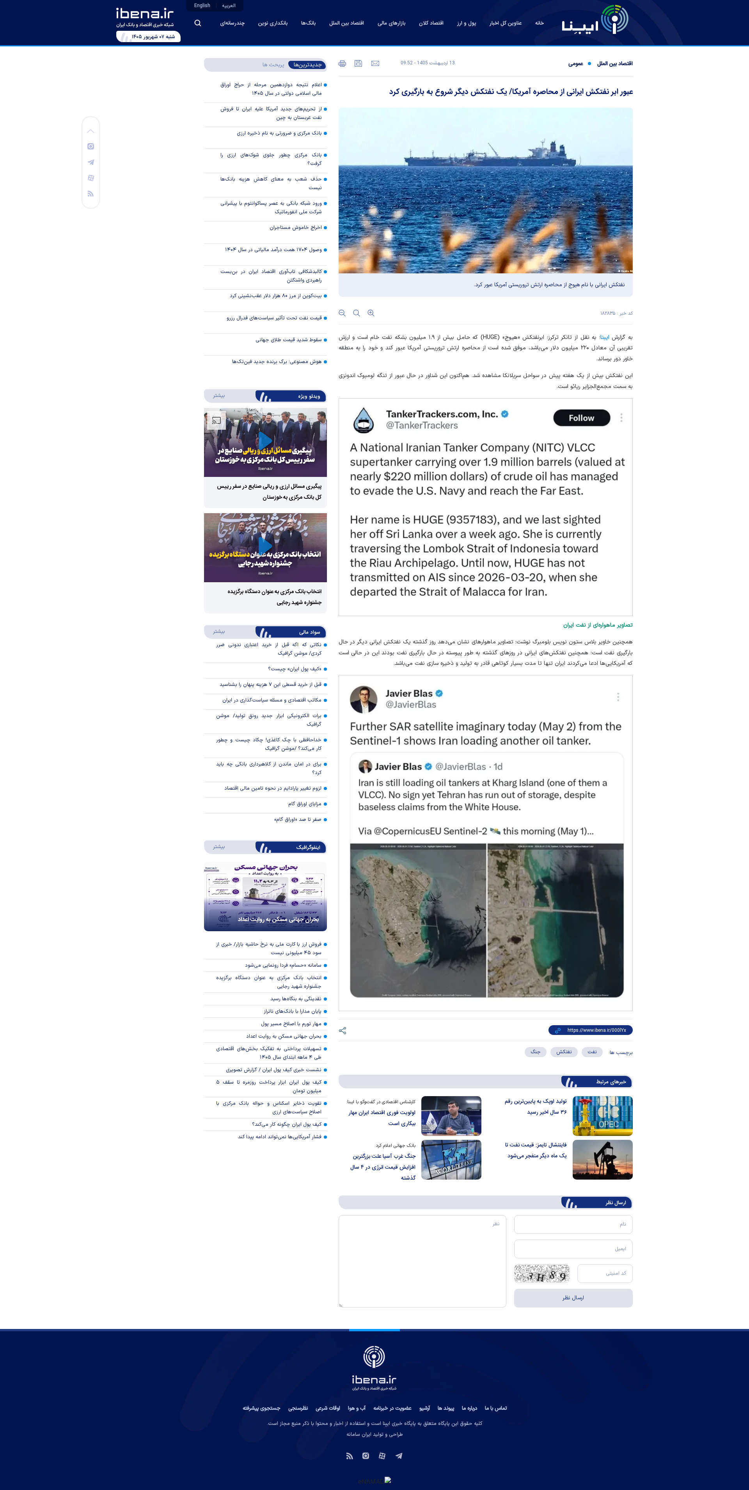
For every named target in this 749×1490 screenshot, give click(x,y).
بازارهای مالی (391, 23)
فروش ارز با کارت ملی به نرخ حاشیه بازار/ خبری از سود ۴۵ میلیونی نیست (268, 949)
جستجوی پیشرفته (261, 1408)
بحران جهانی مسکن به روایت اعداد (278, 920)
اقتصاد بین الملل (346, 23)
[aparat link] (90, 177)
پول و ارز (466, 23)
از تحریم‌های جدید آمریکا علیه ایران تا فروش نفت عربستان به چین (271, 113)
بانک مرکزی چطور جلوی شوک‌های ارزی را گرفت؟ (271, 159)
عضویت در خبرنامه (392, 1408)
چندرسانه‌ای (232, 23)
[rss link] (91, 193)
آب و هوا (357, 1408)
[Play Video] (265, 442)
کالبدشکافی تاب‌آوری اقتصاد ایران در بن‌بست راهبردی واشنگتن (271, 276)
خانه (539, 23)
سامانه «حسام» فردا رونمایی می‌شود (283, 965)
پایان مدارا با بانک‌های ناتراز (292, 1011)
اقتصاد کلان (431, 23)
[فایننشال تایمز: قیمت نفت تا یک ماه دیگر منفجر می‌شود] (600, 1162)
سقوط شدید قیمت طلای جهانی (289, 340)
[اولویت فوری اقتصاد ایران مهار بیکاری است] (448, 1116)
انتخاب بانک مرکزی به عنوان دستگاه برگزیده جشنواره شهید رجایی (268, 982)
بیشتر (215, 395)
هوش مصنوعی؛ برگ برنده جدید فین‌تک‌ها (277, 362)
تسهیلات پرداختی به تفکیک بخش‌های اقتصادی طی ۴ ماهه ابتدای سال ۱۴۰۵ (268, 1053)
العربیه (229, 5)
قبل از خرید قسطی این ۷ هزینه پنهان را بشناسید (270, 685)
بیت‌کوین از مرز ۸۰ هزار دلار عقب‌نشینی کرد (276, 296)
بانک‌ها (308, 23)
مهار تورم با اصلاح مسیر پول (291, 1024)
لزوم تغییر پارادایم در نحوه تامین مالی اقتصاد (272, 788)
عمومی (575, 64)
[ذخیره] (357, 62)
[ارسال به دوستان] (374, 62)
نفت (592, 1052)
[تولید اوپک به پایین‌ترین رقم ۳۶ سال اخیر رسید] (600, 1116)
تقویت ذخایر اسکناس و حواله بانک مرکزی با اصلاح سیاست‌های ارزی (268, 1108)
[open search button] (198, 23)
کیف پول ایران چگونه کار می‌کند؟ (286, 1125)
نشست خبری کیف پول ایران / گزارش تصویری (273, 1070)
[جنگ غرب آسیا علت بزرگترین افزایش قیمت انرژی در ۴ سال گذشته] (448, 1162)
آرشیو (424, 1408)
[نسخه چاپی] (342, 62)
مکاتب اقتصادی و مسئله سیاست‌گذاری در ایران (271, 700)
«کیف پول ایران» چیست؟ (294, 669)
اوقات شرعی (328, 1408)
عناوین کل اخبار (506, 23)
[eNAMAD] (374, 1481)
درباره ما (469, 1408)
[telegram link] (90, 162)
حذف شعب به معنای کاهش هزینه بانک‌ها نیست (271, 183)
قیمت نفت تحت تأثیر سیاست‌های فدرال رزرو (274, 318)
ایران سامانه (358, 1435)
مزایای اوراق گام (304, 804)
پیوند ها (446, 1408)
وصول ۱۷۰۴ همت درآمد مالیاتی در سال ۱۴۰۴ (273, 250)
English (202, 5)
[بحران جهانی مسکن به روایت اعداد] (265, 896)
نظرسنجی (298, 1408)
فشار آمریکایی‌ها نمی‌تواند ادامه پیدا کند (279, 1137)
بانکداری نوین (273, 23)
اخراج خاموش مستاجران (296, 228)
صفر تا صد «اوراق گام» (297, 820)
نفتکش (564, 1052)
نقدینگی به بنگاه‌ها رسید (295, 999)
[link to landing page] (595, 19)
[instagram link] (90, 146)
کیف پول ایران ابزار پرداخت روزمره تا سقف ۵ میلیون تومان (268, 1087)
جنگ (536, 1052)
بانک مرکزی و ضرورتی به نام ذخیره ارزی (279, 133)
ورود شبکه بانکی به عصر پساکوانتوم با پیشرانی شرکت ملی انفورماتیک (271, 208)
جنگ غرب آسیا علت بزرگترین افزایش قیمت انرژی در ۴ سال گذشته (382, 1167)
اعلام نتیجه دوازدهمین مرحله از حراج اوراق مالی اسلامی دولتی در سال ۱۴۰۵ (271, 89)
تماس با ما (496, 1408)
